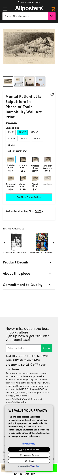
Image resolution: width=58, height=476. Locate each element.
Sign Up (46, 348)
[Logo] (29, 9)
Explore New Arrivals (29, 2)
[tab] (11, 132)
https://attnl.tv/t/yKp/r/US (18, 399)
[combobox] (25, 16)
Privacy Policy (28, 443)
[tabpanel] (29, 173)
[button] (29, 2)
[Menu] (4, 9)
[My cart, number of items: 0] (53, 8)
